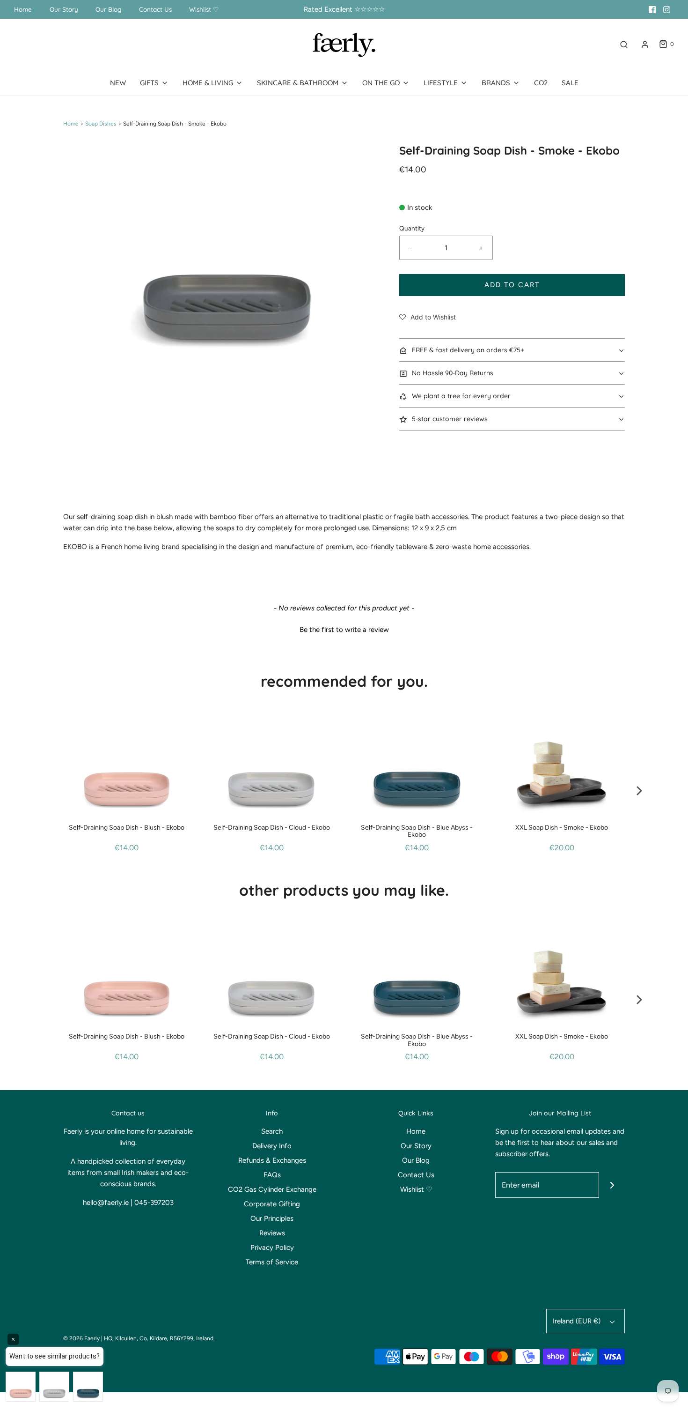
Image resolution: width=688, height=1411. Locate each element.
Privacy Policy (272, 1247)
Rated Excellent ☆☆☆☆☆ (344, 9)
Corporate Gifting (272, 1204)
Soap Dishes (101, 123)
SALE (570, 82)
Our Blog (108, 9)
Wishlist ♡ (204, 9)
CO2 (541, 82)
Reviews (272, 1233)
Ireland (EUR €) (577, 1321)
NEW (118, 82)
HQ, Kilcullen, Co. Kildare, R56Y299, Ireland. (159, 1338)
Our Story (64, 9)
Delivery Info (272, 1146)
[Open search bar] (623, 44)
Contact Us (155, 9)
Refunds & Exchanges (272, 1160)
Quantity (412, 228)
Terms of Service (272, 1262)
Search (272, 1131)
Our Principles (271, 1218)
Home (23, 9)
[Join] (612, 1185)
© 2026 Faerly (81, 1338)
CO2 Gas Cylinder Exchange (272, 1189)
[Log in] (645, 44)
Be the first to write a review (344, 629)
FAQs (272, 1175)
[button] (427, 317)
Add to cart (512, 285)
